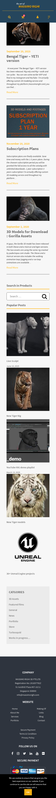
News (11, 615)
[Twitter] (24, 753)
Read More (12, 92)
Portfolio (13, 621)
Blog (41, 716)
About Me (14, 712)
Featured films (16, 604)
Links (41, 712)
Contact (41, 720)
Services (15, 716)
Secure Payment (28, 729)
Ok (28, 792)
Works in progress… (19, 638)
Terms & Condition (28, 733)
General (13, 610)
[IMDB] (43, 753)
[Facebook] (12, 753)
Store (11, 626)
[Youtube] (37, 752)
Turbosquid (15, 632)
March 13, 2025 (13, 472)
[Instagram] (18, 753)
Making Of (41, 708)
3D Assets (14, 599)
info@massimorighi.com (28, 694)
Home (15, 708)
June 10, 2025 (13, 366)
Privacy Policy (28, 737)
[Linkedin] (31, 753)
